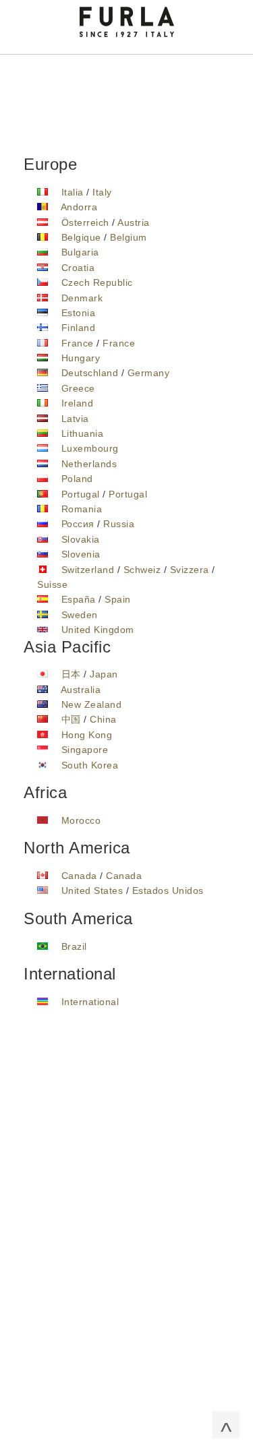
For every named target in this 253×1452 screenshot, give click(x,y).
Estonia (78, 312)
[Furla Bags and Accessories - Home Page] (127, 20)
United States (92, 890)
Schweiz (142, 569)
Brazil (74, 946)
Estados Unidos (168, 890)
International (90, 1001)
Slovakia (80, 539)
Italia (72, 192)
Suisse (52, 584)
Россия (77, 523)
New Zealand (91, 704)
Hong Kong (87, 734)
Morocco (81, 820)
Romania (82, 509)
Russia (118, 523)
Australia (81, 689)
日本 (71, 674)
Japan (104, 674)
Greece (78, 388)
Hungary (81, 358)
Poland (77, 478)
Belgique (81, 237)
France (77, 343)
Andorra (79, 207)
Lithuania (82, 433)
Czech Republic (97, 282)
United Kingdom (97, 629)
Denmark (82, 298)
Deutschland (90, 372)
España (78, 599)
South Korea (90, 765)
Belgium (128, 237)
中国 (71, 719)
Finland (78, 327)
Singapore (85, 749)
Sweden (79, 614)
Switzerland (88, 569)
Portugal (80, 494)
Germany (149, 372)
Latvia (75, 418)
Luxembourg (90, 448)
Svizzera (189, 569)
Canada (79, 875)
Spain (118, 599)
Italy (102, 192)
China (103, 719)
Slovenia (81, 554)
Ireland (77, 403)
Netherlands (89, 463)
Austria (133, 222)
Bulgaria (80, 252)
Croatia (78, 267)
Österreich (85, 222)
